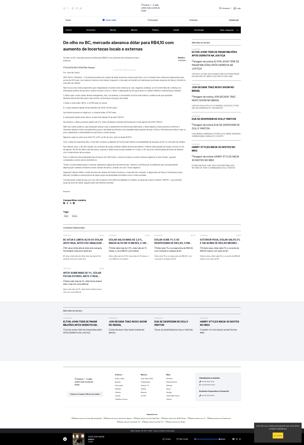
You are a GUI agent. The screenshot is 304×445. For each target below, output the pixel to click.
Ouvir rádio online (147, 378)
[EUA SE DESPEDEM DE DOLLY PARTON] (216, 126)
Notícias (118, 382)
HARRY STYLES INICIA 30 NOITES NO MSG (213, 149)
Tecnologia (199, 30)
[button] (64, 8)
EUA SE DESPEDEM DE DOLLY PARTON (214, 119)
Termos (169, 399)
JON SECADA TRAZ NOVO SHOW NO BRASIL (213, 89)
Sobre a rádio (119, 378)
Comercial (233, 20)
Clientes (118, 392)
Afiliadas (118, 389)
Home (68, 20)
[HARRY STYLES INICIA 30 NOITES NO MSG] (216, 158)
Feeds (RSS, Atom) (172, 396)
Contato (118, 396)
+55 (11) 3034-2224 (207, 381)
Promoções (153, 20)
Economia (90, 30)
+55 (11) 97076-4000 (208, 385)
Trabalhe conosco (121, 399)
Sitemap (169, 385)
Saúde (176, 30)
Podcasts (193, 20)
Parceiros (169, 378)
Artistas (143, 389)
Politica (155, 30)
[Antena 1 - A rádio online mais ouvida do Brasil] (152, 8)
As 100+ (143, 396)
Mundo (113, 30)
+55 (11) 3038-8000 (207, 395)
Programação (145, 382)
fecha (74, 216)
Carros (69, 30)
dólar (66, 216)
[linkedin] (74, 203)
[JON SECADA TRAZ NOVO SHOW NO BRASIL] (216, 98)
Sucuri (168, 389)
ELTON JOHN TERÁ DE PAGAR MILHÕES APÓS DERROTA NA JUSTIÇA (214, 54)
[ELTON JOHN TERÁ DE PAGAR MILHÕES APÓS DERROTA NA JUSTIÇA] (216, 65)
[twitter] (237, 439)
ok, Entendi (278, 435)
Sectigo (169, 392)
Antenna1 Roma (171, 382)
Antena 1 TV (145, 385)
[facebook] (233, 439)
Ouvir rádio (111, 20)
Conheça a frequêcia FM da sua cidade (84, 394)
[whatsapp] (240, 439)
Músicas (144, 392)
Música (134, 30)
